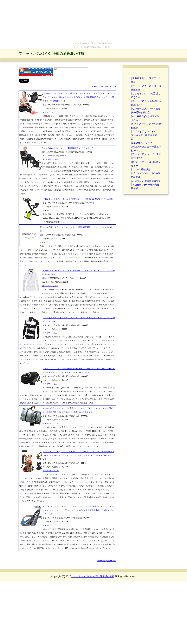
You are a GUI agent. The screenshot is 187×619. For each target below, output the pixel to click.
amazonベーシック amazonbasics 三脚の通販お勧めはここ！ (146, 147)
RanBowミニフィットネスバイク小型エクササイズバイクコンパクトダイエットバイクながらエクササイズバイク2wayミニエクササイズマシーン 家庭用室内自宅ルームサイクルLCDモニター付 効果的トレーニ (79, 97)
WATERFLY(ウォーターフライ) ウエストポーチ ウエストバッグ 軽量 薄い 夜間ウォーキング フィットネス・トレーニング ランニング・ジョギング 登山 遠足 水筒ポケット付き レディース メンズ (79, 510)
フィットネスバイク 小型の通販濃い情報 (51, 53)
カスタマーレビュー (51, 112)
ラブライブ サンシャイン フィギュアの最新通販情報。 (145, 135)
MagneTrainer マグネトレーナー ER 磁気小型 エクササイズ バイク (68, 148)
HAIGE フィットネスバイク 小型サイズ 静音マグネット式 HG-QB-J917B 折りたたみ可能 (78, 199)
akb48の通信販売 (141, 169)
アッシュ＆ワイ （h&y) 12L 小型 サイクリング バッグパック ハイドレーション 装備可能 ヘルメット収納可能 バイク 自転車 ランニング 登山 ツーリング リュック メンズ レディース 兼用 (78, 455)
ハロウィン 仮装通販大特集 (146, 181)
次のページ (111, 86)
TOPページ (96, 86)
